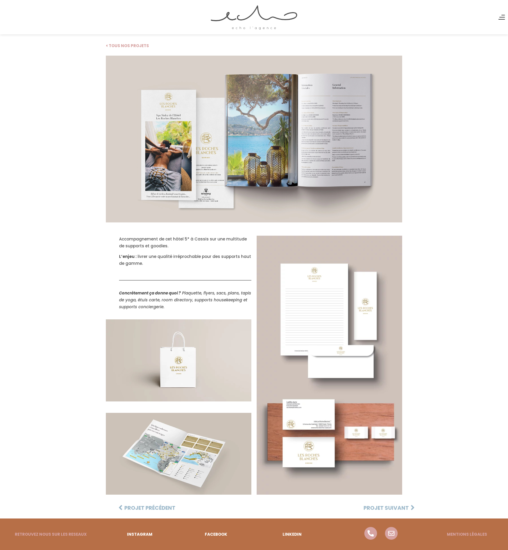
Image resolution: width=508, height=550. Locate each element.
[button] (50, 534)
